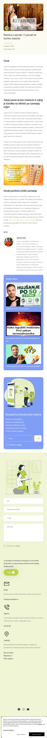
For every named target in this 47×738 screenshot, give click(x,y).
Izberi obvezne (21, 734)
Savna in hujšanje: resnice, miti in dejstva (22, 220)
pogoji (20, 445)
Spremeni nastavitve (8, 730)
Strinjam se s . (15, 445)
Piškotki (40, 724)
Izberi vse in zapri (36, 734)
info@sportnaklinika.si (11, 599)
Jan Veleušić (8, 43)
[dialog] (24, 727)
